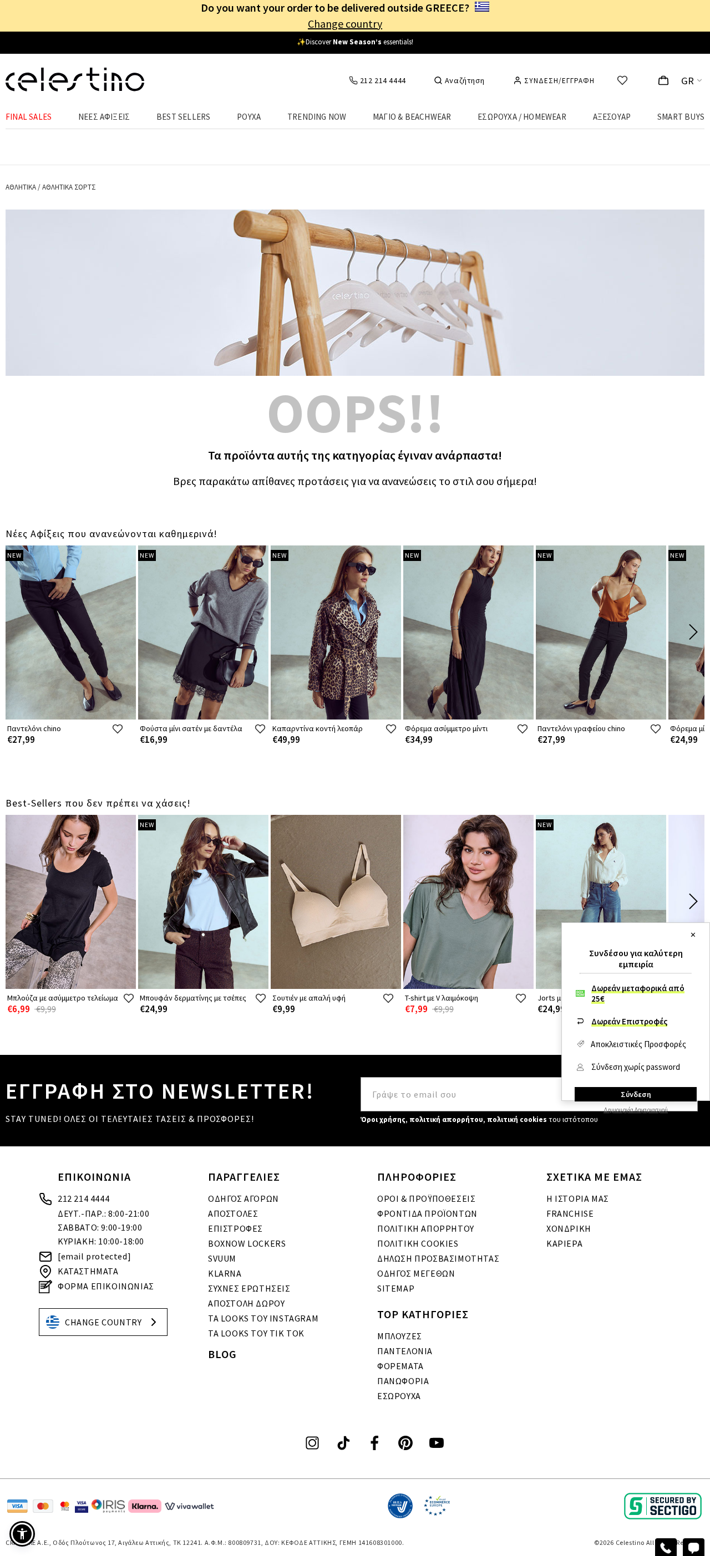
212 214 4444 (83, 1198)
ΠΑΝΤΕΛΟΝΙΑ (405, 1350)
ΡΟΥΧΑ (249, 116)
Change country (345, 23)
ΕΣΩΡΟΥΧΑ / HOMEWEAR (522, 116)
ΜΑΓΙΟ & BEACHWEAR (412, 116)
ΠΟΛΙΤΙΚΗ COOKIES (418, 1243)
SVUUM (222, 1258)
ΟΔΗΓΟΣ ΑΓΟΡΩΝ (243, 1198)
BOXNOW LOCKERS (247, 1243)
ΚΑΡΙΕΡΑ (564, 1243)
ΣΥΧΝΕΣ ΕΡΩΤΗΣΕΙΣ (249, 1288)
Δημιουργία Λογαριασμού (636, 1110)
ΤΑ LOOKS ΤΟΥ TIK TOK (256, 1333)
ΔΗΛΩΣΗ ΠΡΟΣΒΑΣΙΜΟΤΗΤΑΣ (438, 1258)
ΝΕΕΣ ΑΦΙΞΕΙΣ (104, 116)
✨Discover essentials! (355, 42)
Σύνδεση (636, 1094)
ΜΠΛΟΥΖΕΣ (399, 1335)
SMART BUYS (680, 116)
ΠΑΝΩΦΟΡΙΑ (403, 1380)
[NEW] (71, 717)
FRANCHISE (570, 1213)
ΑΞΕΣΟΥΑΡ (612, 116)
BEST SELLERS (183, 116)
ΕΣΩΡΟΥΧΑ (399, 1395)
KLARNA (225, 1273)
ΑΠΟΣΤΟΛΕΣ (233, 1213)
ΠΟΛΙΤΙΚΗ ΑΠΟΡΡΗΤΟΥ (425, 1228)
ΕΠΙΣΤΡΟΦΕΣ (235, 1228)
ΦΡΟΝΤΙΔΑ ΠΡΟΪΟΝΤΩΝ (427, 1213)
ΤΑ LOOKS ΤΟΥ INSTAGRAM (263, 1318)
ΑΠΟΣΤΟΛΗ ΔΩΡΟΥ (246, 1303)
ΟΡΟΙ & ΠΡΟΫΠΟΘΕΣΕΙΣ (426, 1198)
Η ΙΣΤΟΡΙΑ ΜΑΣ (577, 1198)
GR (687, 80)
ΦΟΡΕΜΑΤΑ (400, 1365)
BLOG (222, 1354)
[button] (22, 1534)
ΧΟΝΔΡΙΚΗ (568, 1228)
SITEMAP (395, 1288)
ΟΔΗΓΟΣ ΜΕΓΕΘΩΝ (416, 1273)
